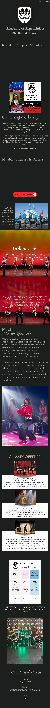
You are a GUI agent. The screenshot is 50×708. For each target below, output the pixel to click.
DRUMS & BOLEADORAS (25, 478)
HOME (39, 1)
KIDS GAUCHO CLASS (25, 509)
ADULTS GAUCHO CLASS (24, 480)
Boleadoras (46, 1)
